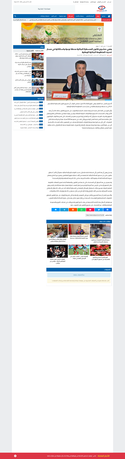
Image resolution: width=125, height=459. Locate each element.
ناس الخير (54, 16)
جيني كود (70, 16)
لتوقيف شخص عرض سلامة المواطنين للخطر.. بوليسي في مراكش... (57, 261)
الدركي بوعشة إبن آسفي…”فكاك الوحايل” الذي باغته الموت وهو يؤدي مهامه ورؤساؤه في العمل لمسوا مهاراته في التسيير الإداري (78, 19)
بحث (15, 16)
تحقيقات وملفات (44, 16)
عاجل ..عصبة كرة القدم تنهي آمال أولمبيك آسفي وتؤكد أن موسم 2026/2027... (22, 89)
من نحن (109, 2)
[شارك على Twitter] (99, 210)
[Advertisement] (79, 150)
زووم (98, 16)
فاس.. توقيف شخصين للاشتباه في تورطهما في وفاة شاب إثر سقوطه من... (23, 73)
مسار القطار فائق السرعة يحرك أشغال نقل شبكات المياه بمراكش (24, 19)
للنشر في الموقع (101, 2)
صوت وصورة (62, 16)
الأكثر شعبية (30, 50)
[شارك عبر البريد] (90, 210)
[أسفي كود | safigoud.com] (93, 9)
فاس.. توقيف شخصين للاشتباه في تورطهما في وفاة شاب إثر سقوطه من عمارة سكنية (71, 456)
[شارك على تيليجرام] (64, 210)
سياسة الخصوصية (84, 2)
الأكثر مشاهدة (39, 50)
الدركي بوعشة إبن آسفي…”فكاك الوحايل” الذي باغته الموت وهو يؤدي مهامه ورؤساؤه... (23, 56)
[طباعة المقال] (55, 210)
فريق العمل (93, 2)
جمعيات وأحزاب (80, 16)
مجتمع (103, 16)
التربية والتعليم (90, 16)
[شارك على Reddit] (73, 210)
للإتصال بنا (75, 2)
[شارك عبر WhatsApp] (81, 210)
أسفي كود (109, 55)
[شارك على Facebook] (107, 210)
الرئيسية (109, 16)
